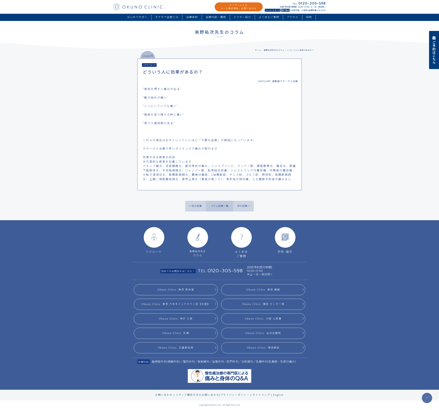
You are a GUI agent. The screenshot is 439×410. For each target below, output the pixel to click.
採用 (309, 17)
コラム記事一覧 (220, 206)
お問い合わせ (164, 395)
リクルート (154, 251)
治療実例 (192, 17)
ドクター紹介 (242, 17)
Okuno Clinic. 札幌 (175, 333)
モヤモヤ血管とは (167, 17)
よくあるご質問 (269, 17)
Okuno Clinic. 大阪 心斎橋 (263, 318)
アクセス (292, 17)
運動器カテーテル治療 (285, 81)
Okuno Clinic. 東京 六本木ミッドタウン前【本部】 (175, 304)
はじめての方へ (137, 17)
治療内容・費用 (216, 17)
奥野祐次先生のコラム (274, 50)
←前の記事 (195, 206)
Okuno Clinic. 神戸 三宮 (176, 318)
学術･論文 (285, 251)
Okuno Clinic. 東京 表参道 (175, 289)
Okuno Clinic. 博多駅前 (263, 347)
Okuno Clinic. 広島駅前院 (176, 347)
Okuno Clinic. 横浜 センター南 (263, 304)
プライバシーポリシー (235, 395)
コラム (197, 253)
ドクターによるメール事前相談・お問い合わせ (239, 7)
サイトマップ (261, 395)
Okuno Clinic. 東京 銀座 (263, 289)
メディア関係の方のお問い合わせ (197, 395)
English (278, 395)
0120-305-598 (225, 271)
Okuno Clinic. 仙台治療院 (263, 333)
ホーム (258, 50)
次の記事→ (243, 206)
